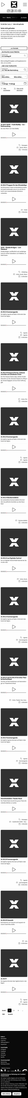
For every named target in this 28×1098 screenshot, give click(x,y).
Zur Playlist (24, 17)
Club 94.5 (3, 1040)
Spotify (2, 1057)
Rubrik (3, 75)
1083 (3, 1014)
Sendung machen (5, 1064)
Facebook (3, 1051)
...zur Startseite (14, 48)
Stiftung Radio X (5, 1042)
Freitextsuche (5, 54)
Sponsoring (4, 1062)
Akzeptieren (17, 1094)
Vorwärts (10, 1014)
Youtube (3, 1053)
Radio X (9, 24)
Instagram (3, 1049)
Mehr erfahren (6, 1094)
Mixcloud (3, 1055)
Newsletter (3, 1038)
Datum (3, 82)
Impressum (4, 1044)
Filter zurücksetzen (6, 89)
